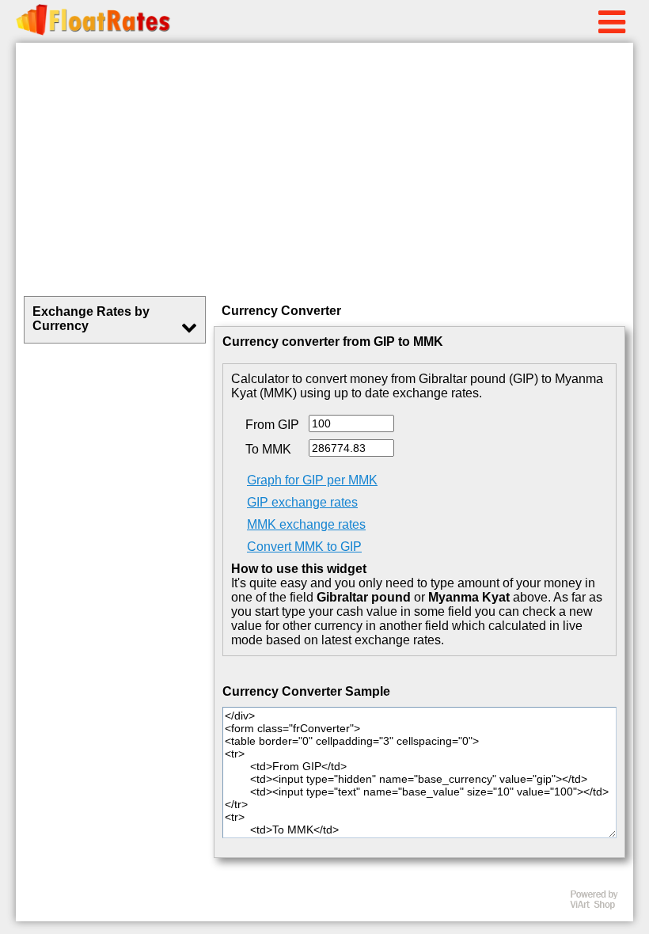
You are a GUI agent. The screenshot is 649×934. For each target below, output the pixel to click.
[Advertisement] (324, 169)
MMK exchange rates (306, 524)
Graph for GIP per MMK (312, 480)
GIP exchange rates (302, 502)
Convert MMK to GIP (304, 546)
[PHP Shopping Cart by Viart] (601, 906)
